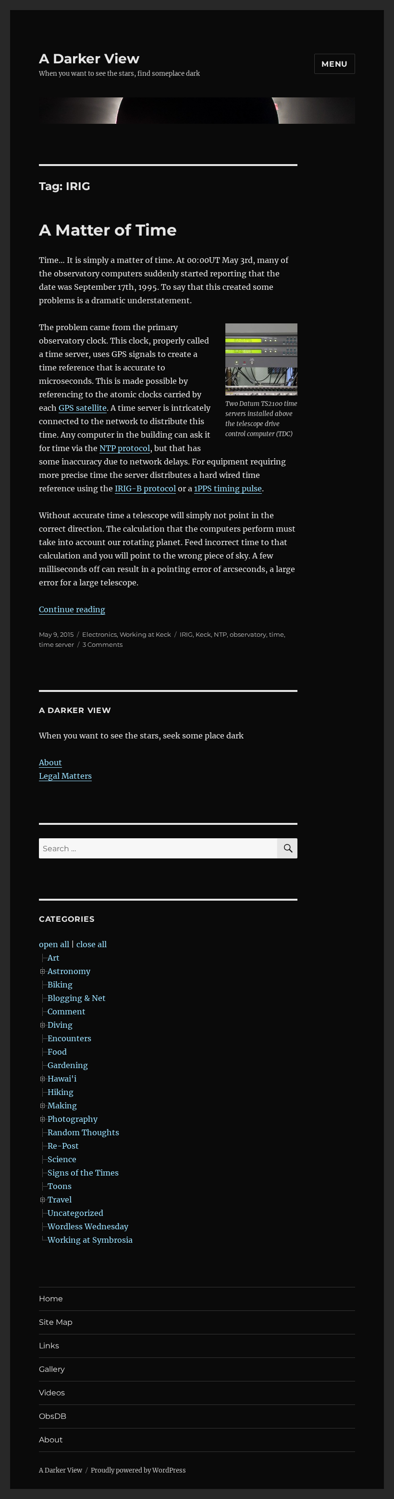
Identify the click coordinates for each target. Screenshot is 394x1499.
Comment (67, 1011)
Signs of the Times (83, 1173)
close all (91, 944)
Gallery (52, 1369)
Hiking (61, 1092)
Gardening (68, 1065)
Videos (52, 1392)
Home (51, 1298)
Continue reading (72, 609)
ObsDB (52, 1416)
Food (57, 1052)
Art (54, 958)
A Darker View (89, 58)
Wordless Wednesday (88, 1226)
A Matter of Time (108, 229)
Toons (60, 1186)
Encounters (69, 1038)
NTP (220, 634)
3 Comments (103, 644)
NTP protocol (124, 448)
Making (62, 1105)
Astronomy (69, 971)
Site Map (56, 1322)
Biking (60, 984)
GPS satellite (83, 408)
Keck (203, 634)
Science (62, 1159)
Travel (60, 1199)
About (50, 762)
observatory (248, 634)
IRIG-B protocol (145, 488)
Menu (334, 64)
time (276, 634)
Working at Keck (145, 634)
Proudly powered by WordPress (138, 1470)
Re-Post (63, 1146)
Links (49, 1345)
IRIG (186, 634)
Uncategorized (75, 1213)
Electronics (99, 634)
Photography (73, 1119)
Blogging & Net (77, 998)
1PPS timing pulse (228, 488)
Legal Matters (65, 776)
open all (54, 944)
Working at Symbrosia (90, 1240)
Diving (60, 1025)
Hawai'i (62, 1078)
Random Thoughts (83, 1132)
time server (56, 644)
